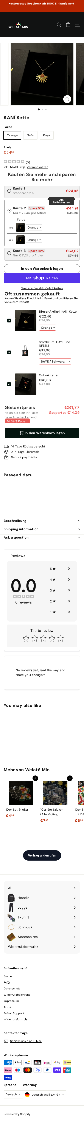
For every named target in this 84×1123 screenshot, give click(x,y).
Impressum (11, 1001)
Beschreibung (15, 521)
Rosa (46, 135)
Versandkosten (37, 167)
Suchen (8, 976)
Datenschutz (12, 988)
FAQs (7, 982)
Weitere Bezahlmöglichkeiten (42, 288)
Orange (12, 135)
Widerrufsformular (16, 1019)
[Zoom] (67, 99)
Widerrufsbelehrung (17, 995)
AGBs (7, 1007)
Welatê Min (37, 769)
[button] (59, 568)
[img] (14, 162)
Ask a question (16, 537)
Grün (30, 135)
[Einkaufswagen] (68, 24)
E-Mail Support (14, 1013)
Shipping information (21, 529)
